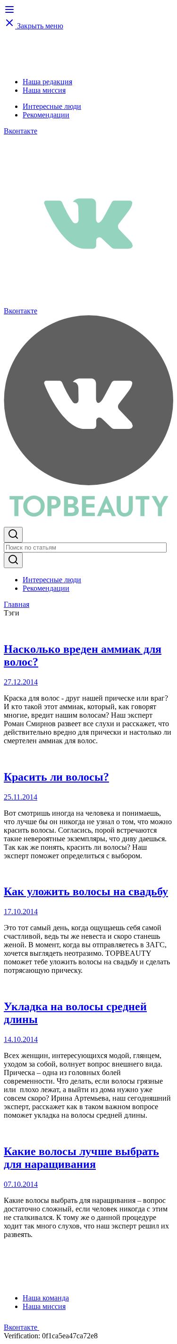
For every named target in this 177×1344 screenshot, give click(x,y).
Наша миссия (44, 90)
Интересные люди (52, 106)
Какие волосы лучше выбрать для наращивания (81, 1157)
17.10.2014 (21, 912)
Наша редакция (47, 82)
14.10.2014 (21, 1039)
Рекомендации (46, 115)
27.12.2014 (21, 682)
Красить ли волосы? (56, 777)
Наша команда (46, 1298)
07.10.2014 (21, 1184)
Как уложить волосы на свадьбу (86, 891)
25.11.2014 (20, 797)
